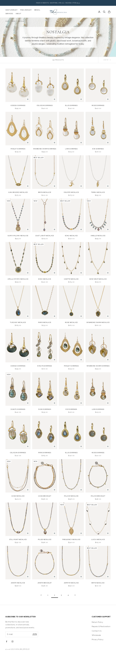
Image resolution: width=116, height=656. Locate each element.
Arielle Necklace (98, 235)
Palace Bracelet (98, 496)
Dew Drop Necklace (98, 279)
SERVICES (9, 13)
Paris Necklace (44, 322)
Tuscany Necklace (18, 322)
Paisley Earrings (18, 149)
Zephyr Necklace (71, 583)
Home (7, 21)
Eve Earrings (98, 149)
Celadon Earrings (45, 105)
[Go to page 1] (41, 595)
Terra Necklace (98, 192)
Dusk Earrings (44, 409)
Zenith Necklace (18, 583)
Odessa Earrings (18, 105)
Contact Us (97, 631)
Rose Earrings (98, 105)
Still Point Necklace (18, 539)
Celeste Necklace (71, 192)
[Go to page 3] (75, 595)
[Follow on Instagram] (12, 641)
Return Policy (97, 622)
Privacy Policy (97, 640)
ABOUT (18, 13)
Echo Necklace (71, 235)
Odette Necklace (71, 279)
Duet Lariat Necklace (44, 235)
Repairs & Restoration (101, 626)
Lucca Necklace (98, 539)
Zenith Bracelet (45, 583)
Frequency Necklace (71, 539)
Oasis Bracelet (44, 496)
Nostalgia (21, 21)
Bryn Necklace (44, 192)
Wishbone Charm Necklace (98, 322)
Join (34, 634)
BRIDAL (37, 10)
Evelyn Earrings (44, 366)
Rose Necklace (71, 322)
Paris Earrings (44, 452)
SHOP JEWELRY (11, 10)
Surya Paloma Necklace (18, 235)
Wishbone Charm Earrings (44, 149)
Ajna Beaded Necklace (18, 192)
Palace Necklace (71, 496)
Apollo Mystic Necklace (18, 279)
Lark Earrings (71, 149)
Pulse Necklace (44, 539)
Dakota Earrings (18, 409)
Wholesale (96, 635)
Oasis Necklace (18, 496)
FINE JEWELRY (26, 10)
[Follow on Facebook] (6, 641)
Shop (13, 21)
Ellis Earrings (71, 105)
